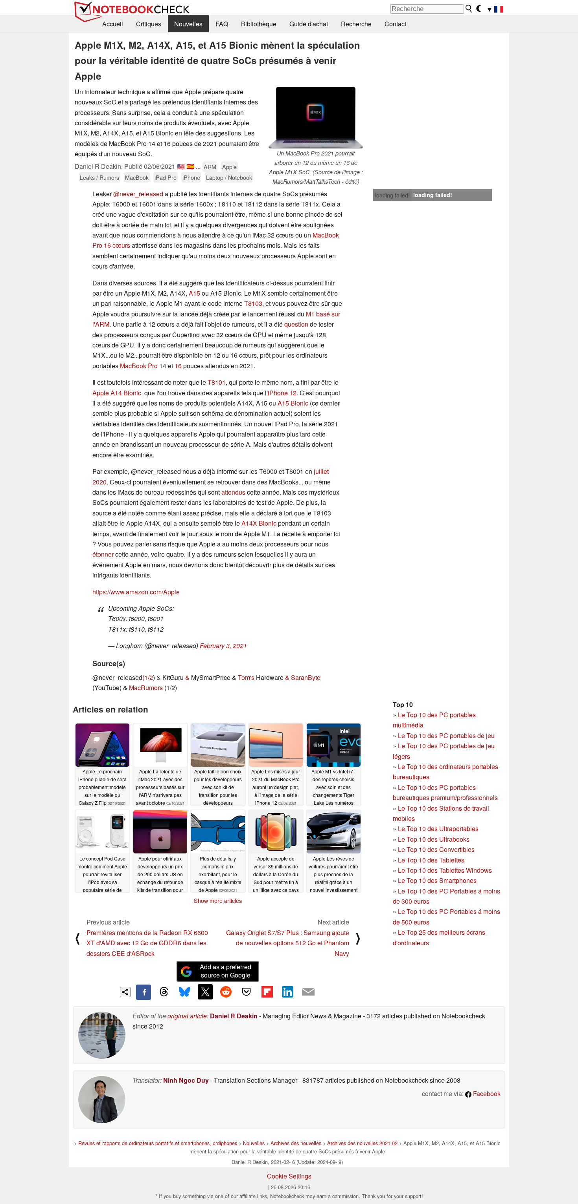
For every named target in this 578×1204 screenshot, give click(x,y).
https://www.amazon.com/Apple (136, 591)
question (296, 324)
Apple (229, 167)
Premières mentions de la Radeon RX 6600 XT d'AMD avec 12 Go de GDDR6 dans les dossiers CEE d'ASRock (147, 943)
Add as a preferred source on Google (225, 970)
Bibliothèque (258, 23)
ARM (210, 167)
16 (178, 365)
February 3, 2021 (223, 645)
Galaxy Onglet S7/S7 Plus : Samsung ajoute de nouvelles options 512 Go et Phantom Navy (287, 943)
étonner (103, 554)
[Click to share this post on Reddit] (225, 991)
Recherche (356, 23)
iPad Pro (166, 177)
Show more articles (218, 900)
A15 (194, 293)
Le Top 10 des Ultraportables (438, 828)
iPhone (191, 177)
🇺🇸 (181, 166)
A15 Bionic (293, 402)
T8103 (253, 303)
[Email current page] (308, 992)
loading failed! (392, 195)
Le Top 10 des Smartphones (437, 880)
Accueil (112, 23)
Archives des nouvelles (296, 1143)
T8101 (217, 382)
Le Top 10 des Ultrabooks (433, 839)
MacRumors (146, 687)
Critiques (148, 23)
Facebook (486, 1093)
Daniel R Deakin (234, 1015)
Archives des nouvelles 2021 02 (362, 1143)
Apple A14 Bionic (116, 392)
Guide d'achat (308, 23)
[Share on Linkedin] (287, 991)
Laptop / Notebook (229, 177)
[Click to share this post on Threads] (163, 992)
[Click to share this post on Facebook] (143, 992)
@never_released (138, 193)
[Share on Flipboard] (267, 991)
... (198, 166)
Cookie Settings (289, 1175)
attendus (233, 492)
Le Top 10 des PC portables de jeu (446, 735)
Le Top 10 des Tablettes (431, 859)
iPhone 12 (282, 392)
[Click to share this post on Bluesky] (184, 992)
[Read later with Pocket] (246, 991)
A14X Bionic (258, 523)
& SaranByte (302, 677)
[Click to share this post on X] (205, 991)
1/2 (148, 677)
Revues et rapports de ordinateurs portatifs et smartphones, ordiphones (157, 1143)
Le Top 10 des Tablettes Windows (445, 870)
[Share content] (125, 992)
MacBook (137, 177)
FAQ (221, 23)
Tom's (246, 677)
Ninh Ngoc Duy (186, 1080)
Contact (395, 23)
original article (187, 1015)
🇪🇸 (190, 166)
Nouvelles (188, 23)
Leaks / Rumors (99, 177)
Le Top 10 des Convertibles (436, 849)
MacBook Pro (139, 365)
